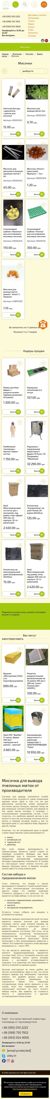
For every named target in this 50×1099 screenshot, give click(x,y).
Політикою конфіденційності (25, 1089)
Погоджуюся (26, 1094)
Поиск (25, 4)
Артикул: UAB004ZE (12, 295)
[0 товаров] (44, 4)
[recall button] (43, 325)
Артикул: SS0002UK (12, 235)
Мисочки (25, 47)
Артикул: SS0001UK (36, 235)
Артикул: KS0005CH (12, 114)
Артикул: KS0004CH (13, 174)
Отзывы (32, 35)
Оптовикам (33, 18)
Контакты (33, 32)
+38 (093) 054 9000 (11, 26)
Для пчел (29, 54)
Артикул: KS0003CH (36, 112)
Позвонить (15, 4)
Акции (31, 27)
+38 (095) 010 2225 (11, 16)
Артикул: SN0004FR (36, 173)
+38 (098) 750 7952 (11, 21)
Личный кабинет (34, 4)
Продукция (17, 54)
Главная (5, 54)
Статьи (31, 21)
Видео (31, 24)
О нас (30, 29)
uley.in (11, 1055)
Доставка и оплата (37, 15)
